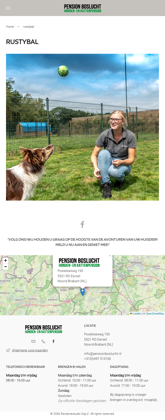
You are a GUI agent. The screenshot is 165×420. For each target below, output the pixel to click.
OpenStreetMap (155, 313)
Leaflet (136, 313)
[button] (8, 8)
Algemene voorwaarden (30, 350)
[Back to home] (82, 8)
